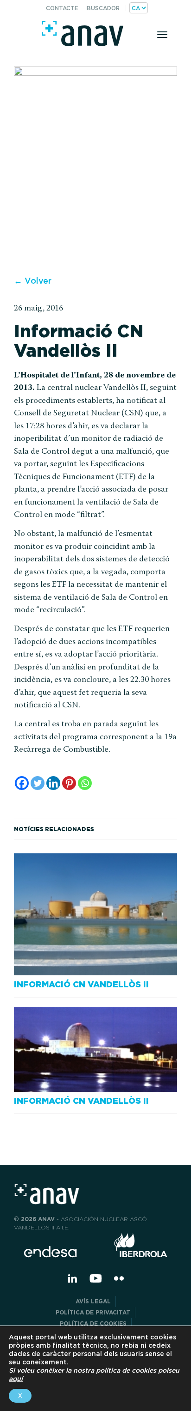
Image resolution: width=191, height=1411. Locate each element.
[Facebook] (22, 783)
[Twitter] (38, 783)
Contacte (62, 8)
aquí (16, 1378)
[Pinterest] (69, 783)
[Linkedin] (53, 783)
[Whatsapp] (85, 783)
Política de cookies (93, 1323)
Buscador (103, 8)
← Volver (32, 281)
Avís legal (93, 1301)
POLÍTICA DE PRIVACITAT (93, 1312)
